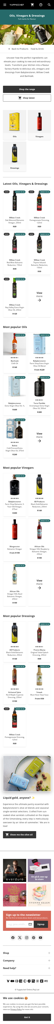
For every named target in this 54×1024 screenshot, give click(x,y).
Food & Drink (37, 48)
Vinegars (39, 136)
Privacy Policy (16, 1009)
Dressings (14, 168)
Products (20, 48)
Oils (14, 136)
